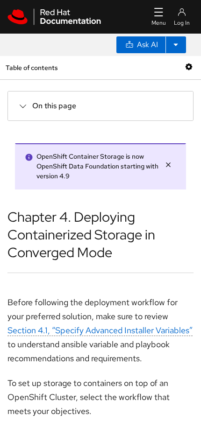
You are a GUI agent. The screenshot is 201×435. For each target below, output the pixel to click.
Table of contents (31, 67)
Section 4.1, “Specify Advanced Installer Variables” (100, 330)
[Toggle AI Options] (175, 44)
